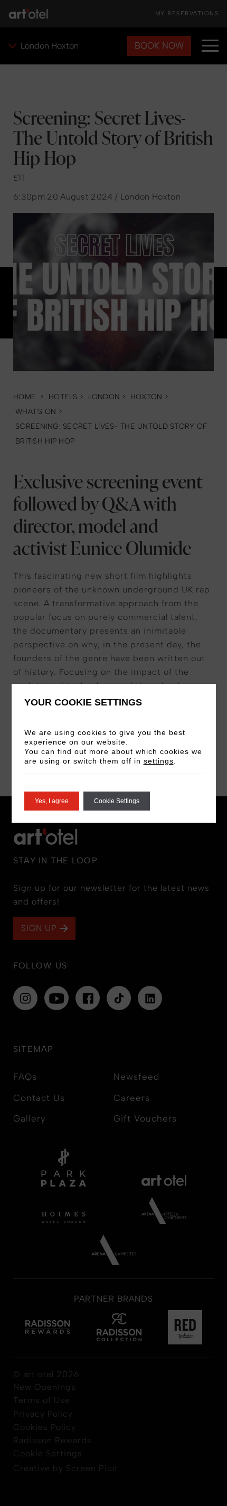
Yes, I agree (52, 801)
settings (159, 761)
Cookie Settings (116, 801)
